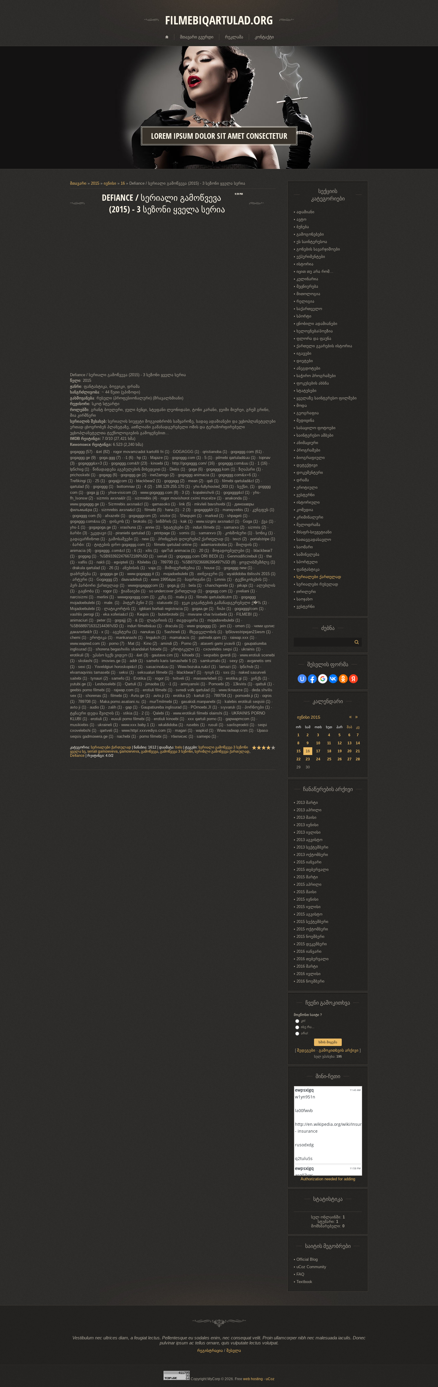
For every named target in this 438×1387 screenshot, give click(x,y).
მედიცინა (305, 420)
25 (329, 759)
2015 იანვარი (308, 862)
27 (349, 759)
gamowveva (129, 751)
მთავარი (78, 183)
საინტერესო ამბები (314, 435)
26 (340, 759)
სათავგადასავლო (313, 539)
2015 (95, 183)
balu (178, 747)
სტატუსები (306, 390)
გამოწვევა (149, 751)
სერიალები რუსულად (317, 584)
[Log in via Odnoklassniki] (343, 678)
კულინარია (307, 279)
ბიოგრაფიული (310, 457)
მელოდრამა (308, 524)
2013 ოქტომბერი (312, 854)
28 (358, 759)
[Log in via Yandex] (353, 678)
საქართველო (309, 308)
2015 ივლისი (308, 907)
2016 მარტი (307, 966)
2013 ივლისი (308, 832)
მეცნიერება (307, 286)
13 (349, 743)
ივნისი (110, 183)
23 (308, 759)
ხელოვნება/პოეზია (314, 331)
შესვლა (233, 1350)
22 (298, 759)
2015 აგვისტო (309, 914)
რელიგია (305, 301)
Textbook (304, 1281)
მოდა (301, 405)
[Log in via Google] (322, 679)
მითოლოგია (308, 294)
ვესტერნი (305, 495)
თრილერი (306, 591)
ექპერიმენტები (310, 256)
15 (298, 751)
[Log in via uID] (302, 678)
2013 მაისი (306, 817)
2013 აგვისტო (309, 840)
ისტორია (304, 264)
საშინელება (307, 554)
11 (329, 743)
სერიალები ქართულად (111, 747)
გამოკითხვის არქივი (338, 1050)
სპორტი (303, 316)
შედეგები (306, 1050)
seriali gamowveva (102, 751)
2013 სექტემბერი (312, 847)
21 (358, 751)
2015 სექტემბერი (312, 921)
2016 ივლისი (308, 974)
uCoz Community (311, 1267)
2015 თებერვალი (312, 869)
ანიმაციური (307, 442)
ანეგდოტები (308, 368)
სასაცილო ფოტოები (316, 428)
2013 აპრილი (308, 810)
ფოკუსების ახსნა (312, 383)
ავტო (301, 219)
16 (123, 183)
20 (349, 751)
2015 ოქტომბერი (312, 929)
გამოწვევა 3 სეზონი (176, 751)
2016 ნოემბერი (310, 981)
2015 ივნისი (307, 899)
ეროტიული (307, 487)
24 (318, 759)
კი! (303, 1020)
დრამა (302, 480)
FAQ (300, 1274)
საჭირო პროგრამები (316, 375)
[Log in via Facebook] (312, 678)
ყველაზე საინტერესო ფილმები (326, 398)
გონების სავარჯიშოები (318, 249)
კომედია (304, 510)
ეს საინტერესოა (311, 241)
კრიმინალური (309, 517)
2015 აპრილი (308, 884)
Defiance (77, 756)
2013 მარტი (307, 802)
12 (340, 743)
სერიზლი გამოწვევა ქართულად (222, 751)
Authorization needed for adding (328, 1179)
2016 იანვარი (308, 951)
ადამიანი (305, 212)
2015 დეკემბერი (311, 944)
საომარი (304, 547)
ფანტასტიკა (308, 569)
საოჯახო (304, 599)
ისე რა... (307, 1027)
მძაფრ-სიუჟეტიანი (314, 532)
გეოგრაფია (307, 413)
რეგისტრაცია (210, 1350)
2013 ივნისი (307, 825)
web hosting (253, 1379)
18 (329, 751)
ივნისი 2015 (308, 717)
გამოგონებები (310, 234)
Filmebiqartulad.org (219, 20)
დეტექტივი (307, 465)
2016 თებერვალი (312, 959)
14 (358, 743)
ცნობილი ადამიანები (316, 323)
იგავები (303, 353)
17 (318, 751)
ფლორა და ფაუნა (313, 338)
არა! (304, 1033)
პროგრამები (308, 450)
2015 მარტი (307, 877)
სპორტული (307, 562)
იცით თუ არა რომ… (314, 271)
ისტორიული (308, 502)
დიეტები (304, 361)
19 (340, 751)
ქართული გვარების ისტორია (324, 346)
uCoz (270, 1379)
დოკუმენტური (309, 472)
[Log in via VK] (333, 678)
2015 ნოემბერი (310, 936)
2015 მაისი (306, 892)
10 (318, 743)
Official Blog (307, 1259)
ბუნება (302, 227)
